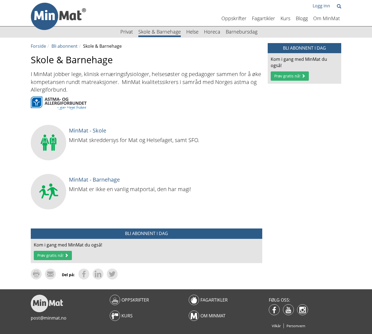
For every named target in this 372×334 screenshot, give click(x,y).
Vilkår (276, 325)
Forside (38, 46)
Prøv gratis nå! (51, 255)
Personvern (295, 325)
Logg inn (321, 6)
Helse (192, 31)
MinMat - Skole (87, 130)
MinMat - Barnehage (94, 179)
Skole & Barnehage (159, 31)
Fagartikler (263, 18)
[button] (339, 7)
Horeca (212, 31)
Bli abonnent (64, 46)
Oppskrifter (233, 18)
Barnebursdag (241, 31)
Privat (126, 31)
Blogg (302, 18)
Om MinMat (326, 18)
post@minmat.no (48, 318)
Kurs (285, 18)
